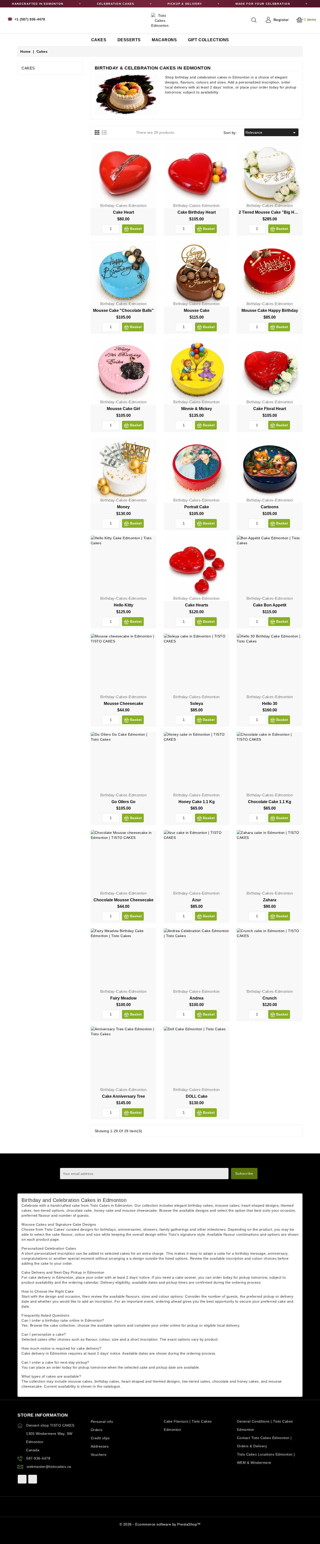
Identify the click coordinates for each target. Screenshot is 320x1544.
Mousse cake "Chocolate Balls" (123, 310)
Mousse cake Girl (123, 409)
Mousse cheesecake (123, 703)
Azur (196, 900)
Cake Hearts (196, 605)
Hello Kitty (123, 605)
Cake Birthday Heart (197, 212)
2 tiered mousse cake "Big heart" (271, 212)
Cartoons (269, 507)
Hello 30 (269, 703)
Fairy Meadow (123, 998)
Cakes (28, 68)
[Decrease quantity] (104, 229)
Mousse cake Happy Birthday (270, 310)
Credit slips (100, 1438)
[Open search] (253, 19)
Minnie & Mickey (196, 409)
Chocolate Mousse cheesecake (124, 900)
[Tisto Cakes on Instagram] (32, 1479)
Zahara (269, 900)
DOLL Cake (197, 1096)
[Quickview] (148, 160)
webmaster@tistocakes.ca (49, 1467)
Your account (102, 1415)
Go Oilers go (124, 802)
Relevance (271, 133)
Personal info (102, 1422)
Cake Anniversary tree (123, 1096)
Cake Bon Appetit (269, 605)
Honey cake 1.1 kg (196, 802)
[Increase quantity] (117, 229)
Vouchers (98, 1455)
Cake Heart (123, 212)
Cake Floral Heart (269, 409)
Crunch (269, 998)
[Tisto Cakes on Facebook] (22, 1479)
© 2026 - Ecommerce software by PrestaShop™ (160, 1524)
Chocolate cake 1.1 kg (269, 802)
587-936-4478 (38, 1458)
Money (123, 507)
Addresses (100, 1446)
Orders (96, 1430)
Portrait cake (196, 507)
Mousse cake (197, 310)
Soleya (196, 703)
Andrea (197, 998)
